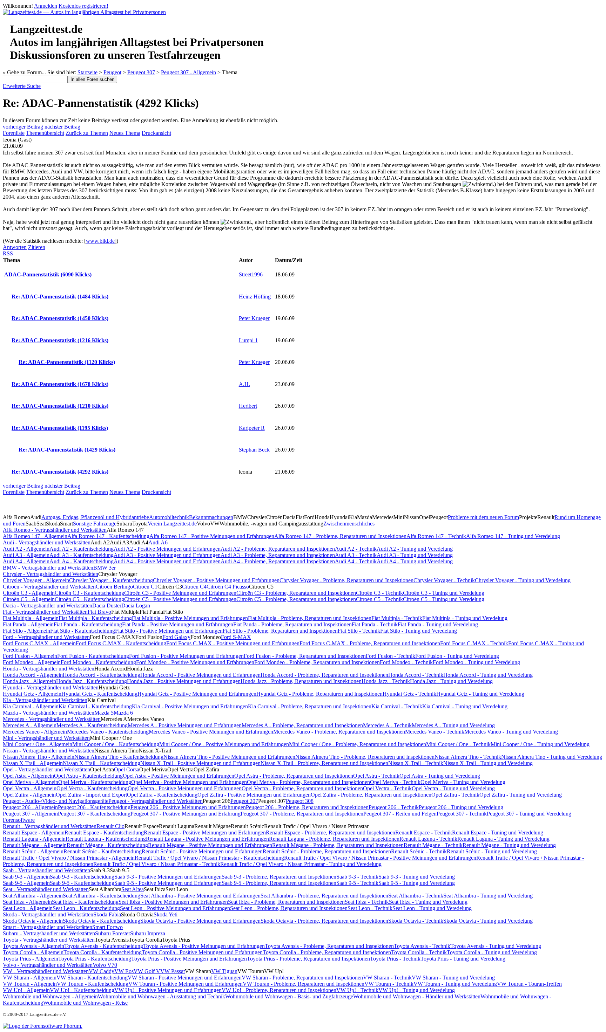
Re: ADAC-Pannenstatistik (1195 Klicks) (60, 428)
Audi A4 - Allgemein (26, 561)
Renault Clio (110, 826)
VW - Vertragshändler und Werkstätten (46, 971)
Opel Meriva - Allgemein (30, 782)
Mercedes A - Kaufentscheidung (92, 725)
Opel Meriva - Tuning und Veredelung (462, 782)
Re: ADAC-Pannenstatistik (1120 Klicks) (67, 362)
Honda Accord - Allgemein (33, 675)
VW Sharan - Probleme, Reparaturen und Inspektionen (302, 978)
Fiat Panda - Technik (375, 624)
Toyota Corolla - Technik (419, 952)
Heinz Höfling (255, 297)
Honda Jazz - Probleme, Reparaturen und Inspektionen (301, 681)
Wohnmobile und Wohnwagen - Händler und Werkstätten (416, 996)
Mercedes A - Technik (387, 725)
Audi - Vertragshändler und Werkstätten (46, 542)
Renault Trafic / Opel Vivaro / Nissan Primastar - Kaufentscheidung (209, 858)
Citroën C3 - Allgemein (29, 593)
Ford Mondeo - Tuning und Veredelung (476, 662)
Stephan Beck (254, 450)
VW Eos (124, 971)
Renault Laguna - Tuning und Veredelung (503, 839)
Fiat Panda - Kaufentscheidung (88, 624)
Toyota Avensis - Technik (422, 946)
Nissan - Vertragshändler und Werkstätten (48, 751)
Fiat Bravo (99, 612)
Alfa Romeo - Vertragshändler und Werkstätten (55, 530)
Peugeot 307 (141, 72)
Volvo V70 (105, 965)
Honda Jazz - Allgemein (29, 681)
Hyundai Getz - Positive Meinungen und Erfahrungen (196, 694)
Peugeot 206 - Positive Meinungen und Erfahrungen (188, 807)
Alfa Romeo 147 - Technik (436, 536)
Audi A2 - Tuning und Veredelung (415, 549)
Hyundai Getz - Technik (409, 694)
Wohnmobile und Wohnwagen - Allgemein (50, 996)
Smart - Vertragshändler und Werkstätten (47, 927)
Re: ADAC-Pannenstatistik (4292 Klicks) (60, 472)
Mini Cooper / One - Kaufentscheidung (115, 744)
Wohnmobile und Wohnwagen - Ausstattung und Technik (161, 996)
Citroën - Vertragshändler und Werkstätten (49, 587)
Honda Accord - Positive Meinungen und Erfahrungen (200, 675)
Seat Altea (132, 889)
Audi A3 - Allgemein (26, 555)
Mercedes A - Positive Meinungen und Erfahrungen (185, 725)
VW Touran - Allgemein (30, 984)
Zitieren (36, 247)
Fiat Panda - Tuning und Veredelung (438, 624)
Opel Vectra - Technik (387, 788)
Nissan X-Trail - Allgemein (33, 763)
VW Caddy (101, 971)
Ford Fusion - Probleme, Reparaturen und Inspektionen (305, 656)
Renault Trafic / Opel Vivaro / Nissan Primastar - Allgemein (69, 858)
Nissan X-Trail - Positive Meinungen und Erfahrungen (200, 763)
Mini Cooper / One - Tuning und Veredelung (540, 744)
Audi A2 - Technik (356, 549)
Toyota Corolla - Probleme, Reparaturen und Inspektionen (327, 952)
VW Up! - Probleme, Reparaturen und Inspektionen (279, 990)
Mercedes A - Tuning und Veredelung (453, 725)
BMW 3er (104, 568)
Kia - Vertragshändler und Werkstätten (45, 700)
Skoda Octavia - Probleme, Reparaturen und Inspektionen (324, 921)
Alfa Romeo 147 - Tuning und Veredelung (513, 536)
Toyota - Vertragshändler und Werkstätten (49, 940)
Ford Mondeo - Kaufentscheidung (98, 662)
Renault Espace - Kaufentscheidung (104, 832)
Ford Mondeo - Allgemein (32, 662)
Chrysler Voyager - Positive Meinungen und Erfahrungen (216, 580)
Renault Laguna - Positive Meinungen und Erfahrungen (207, 839)
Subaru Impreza (147, 933)
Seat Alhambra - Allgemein (33, 896)
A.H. (244, 384)
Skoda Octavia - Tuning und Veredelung (488, 921)
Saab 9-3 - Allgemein (26, 877)
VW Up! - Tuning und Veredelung (416, 990)
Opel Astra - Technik (376, 776)
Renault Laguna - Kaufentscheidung (106, 839)
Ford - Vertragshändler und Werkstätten (46, 637)
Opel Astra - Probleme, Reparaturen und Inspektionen (293, 776)
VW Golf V (147, 971)
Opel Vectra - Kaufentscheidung (92, 788)
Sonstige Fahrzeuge (94, 524)
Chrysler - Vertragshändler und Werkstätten (50, 574)
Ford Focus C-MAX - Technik (474, 643)
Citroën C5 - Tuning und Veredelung (443, 599)
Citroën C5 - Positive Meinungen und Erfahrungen (180, 599)
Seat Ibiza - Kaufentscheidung (85, 902)
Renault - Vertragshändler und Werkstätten (49, 826)
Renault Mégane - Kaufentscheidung (107, 845)
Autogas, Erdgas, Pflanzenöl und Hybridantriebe (95, 517)
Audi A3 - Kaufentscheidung (81, 555)
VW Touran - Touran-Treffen (529, 984)
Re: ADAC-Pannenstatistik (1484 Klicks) (60, 297)
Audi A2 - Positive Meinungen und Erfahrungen (167, 549)
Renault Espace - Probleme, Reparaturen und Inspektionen (330, 832)
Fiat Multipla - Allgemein (31, 618)
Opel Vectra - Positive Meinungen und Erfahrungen (185, 788)
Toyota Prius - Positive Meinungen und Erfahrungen (189, 959)
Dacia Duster (106, 605)
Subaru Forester (112, 933)
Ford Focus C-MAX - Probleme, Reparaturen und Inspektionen (369, 643)
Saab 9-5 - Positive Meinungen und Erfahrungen (168, 883)
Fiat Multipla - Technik (396, 618)
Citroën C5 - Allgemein (29, 599)
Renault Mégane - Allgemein (35, 845)
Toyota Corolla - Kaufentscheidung (102, 952)
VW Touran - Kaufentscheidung (92, 984)
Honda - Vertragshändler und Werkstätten (48, 669)
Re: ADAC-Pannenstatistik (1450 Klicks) (60, 318)
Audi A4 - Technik (356, 561)
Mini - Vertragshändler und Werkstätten (46, 738)
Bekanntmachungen (211, 517)
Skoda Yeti (165, 914)
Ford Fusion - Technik (390, 656)
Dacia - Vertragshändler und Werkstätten (47, 605)
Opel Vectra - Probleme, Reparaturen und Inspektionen (302, 788)
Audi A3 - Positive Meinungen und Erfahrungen (167, 555)
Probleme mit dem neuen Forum (483, 517)
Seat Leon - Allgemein (28, 908)
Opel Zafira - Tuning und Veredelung (520, 795)
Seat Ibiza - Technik (367, 902)
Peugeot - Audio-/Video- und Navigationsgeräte (55, 801)
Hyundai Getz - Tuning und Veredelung (480, 694)
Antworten (15, 247)
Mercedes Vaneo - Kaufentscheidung (108, 732)
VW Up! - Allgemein (26, 990)
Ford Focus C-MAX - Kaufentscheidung (121, 643)
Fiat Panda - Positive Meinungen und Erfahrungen (177, 624)
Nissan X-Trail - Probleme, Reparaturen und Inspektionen (324, 763)
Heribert (248, 406)
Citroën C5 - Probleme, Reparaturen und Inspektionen (296, 599)
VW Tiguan (224, 971)
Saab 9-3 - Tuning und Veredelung (416, 877)
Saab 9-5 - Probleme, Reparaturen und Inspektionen (279, 883)
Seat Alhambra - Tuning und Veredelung (488, 896)
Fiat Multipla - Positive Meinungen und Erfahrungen (190, 618)
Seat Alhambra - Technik (415, 896)
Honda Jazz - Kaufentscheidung (91, 681)
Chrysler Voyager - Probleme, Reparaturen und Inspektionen (346, 580)
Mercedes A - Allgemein (29, 725)
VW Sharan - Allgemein (29, 978)
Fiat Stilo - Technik (359, 631)
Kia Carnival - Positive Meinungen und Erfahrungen (190, 706)
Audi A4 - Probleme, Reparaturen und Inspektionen (278, 561)
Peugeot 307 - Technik (462, 814)
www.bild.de (100, 241)
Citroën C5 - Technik (379, 599)
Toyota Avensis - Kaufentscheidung (103, 946)
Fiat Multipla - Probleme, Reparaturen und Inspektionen (309, 618)
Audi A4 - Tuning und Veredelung (415, 561)
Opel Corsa (126, 769)
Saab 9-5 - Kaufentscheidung (82, 883)
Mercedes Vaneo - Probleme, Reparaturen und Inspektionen (339, 732)
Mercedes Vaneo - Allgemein (35, 732)
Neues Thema (124, 133)
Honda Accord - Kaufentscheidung (101, 675)
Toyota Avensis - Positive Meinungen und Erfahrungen (204, 946)
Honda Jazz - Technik (386, 681)
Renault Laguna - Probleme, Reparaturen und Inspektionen (334, 839)
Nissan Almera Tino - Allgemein (38, 757)
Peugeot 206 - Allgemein (30, 807)
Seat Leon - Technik (370, 908)
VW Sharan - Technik (387, 978)
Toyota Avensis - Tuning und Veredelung (495, 946)
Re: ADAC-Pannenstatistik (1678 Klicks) (60, 384)
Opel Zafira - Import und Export (91, 795)
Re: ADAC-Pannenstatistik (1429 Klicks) (67, 450)
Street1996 (251, 274)
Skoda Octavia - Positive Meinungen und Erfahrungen (200, 921)
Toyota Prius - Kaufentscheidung (94, 959)
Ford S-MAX (236, 637)
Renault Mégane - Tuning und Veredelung (509, 845)
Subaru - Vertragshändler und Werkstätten (49, 933)
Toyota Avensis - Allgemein (33, 946)
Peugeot (112, 72)
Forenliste (14, 133)
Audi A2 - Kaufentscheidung (81, 549)
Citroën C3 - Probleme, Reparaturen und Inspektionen (296, 593)
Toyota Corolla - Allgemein (33, 952)
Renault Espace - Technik (423, 832)
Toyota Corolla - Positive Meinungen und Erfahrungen (202, 952)
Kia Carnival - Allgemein (31, 706)
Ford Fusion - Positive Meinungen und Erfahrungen (186, 656)
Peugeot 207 (244, 801)
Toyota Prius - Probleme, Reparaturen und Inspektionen (308, 959)
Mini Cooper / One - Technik (458, 744)
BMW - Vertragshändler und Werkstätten (48, 568)
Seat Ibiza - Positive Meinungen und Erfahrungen (173, 902)
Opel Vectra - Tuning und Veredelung (453, 788)
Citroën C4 (194, 587)
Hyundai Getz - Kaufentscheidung (99, 694)
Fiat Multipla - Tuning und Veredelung (464, 618)
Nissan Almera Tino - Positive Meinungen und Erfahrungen (229, 757)
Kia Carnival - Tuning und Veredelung (464, 706)
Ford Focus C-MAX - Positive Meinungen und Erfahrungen (232, 643)
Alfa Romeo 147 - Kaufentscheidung (108, 536)
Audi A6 (158, 542)
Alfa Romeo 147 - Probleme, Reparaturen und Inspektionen (340, 536)
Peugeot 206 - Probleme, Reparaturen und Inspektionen (307, 807)
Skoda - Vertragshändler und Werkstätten (48, 914)
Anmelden (45, 6)
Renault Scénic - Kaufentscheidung (102, 851)
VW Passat (172, 971)
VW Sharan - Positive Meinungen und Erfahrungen (185, 978)
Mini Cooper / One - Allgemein (37, 744)
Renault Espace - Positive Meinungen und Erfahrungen (205, 832)
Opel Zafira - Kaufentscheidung (162, 795)
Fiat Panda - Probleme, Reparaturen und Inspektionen (292, 624)
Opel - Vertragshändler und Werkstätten (46, 769)
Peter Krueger (254, 318)
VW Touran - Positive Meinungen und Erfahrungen (185, 984)
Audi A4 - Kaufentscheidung (81, 561)
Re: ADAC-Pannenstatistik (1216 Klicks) (60, 340)
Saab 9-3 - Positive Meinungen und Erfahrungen (168, 877)
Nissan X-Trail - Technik (415, 763)
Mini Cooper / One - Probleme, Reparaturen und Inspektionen (357, 744)
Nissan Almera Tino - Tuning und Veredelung (551, 757)
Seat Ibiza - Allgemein (27, 902)
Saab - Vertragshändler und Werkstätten (46, 870)
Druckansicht (156, 133)
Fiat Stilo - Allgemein (26, 631)
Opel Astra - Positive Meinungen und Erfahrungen (178, 776)
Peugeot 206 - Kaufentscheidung (94, 807)
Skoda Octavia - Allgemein (33, 921)
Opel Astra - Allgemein (28, 776)
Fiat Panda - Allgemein (28, 624)
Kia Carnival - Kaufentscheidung (95, 706)
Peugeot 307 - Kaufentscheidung (94, 814)
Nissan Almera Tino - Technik (468, 757)
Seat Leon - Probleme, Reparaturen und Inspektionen (289, 908)
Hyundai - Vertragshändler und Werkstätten (51, 687)
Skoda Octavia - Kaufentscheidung (101, 921)
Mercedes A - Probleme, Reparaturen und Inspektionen (302, 725)
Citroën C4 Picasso (228, 587)
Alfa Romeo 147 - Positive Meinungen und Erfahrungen (211, 536)
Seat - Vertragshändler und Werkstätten (46, 889)
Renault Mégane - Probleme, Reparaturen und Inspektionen (338, 845)
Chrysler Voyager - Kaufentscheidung (111, 580)
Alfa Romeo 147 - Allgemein (35, 536)
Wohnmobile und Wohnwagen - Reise (85, 1003)
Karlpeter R (252, 428)
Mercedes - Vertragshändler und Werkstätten (52, 719)
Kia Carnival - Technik (396, 706)
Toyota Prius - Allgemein (30, 959)
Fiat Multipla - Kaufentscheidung (95, 618)
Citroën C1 (145, 587)
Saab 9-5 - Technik (357, 883)
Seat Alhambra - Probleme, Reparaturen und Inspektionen (324, 896)
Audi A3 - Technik (356, 555)
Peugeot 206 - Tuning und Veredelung (461, 807)
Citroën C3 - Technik (379, 593)
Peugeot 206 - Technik (394, 807)
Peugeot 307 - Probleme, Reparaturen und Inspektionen (302, 814)
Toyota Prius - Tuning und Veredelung (462, 959)
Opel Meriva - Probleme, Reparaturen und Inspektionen (308, 782)
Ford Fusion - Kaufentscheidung (93, 656)
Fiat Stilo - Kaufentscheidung (82, 631)
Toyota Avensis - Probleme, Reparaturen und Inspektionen (329, 946)
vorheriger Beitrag (23, 127)
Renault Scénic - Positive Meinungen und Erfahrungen (202, 851)
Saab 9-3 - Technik (357, 877)
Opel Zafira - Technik (455, 795)
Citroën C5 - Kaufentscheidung (89, 599)
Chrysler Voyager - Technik (444, 580)
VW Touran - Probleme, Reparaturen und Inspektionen (303, 984)
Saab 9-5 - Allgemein (26, 883)
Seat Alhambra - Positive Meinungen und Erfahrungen (200, 896)
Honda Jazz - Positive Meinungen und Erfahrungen (184, 681)
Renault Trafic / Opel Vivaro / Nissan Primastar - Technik (156, 864)
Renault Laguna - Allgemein (34, 839)
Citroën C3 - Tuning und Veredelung (443, 593)
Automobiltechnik (169, 517)
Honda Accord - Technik (415, 675)
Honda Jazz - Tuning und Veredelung (451, 681)
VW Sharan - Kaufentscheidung (92, 978)
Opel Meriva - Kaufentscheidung (94, 782)
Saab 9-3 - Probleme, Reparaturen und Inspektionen (279, 877)
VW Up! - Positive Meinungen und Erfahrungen (168, 990)
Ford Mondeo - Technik (406, 662)
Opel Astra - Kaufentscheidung (88, 776)
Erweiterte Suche (22, 86)
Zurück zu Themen (87, 133)
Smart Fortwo (107, 927)
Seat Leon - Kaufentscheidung (86, 908)
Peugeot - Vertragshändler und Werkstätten (155, 801)
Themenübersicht (45, 133)
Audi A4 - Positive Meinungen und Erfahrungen (167, 561)
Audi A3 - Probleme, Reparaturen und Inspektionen (278, 555)
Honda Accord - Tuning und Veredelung (488, 675)
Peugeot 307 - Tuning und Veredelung (529, 814)
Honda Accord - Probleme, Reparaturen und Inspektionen (324, 675)
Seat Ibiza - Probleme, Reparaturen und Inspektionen (286, 902)
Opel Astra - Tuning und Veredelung (439, 776)
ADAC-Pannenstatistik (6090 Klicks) (48, 274)
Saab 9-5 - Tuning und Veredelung (416, 883)
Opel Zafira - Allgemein (29, 795)
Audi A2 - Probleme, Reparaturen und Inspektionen (278, 549)
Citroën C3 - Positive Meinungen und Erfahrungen (180, 593)
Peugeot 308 (300, 801)
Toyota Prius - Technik (395, 959)
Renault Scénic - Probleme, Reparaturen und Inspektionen (327, 851)
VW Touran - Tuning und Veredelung (455, 984)
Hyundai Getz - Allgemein (32, 694)
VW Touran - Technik (388, 984)
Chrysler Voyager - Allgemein (36, 580)
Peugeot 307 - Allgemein (188, 72)
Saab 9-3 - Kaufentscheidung (82, 877)
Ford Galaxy (176, 637)
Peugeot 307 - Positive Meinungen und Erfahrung (185, 814)
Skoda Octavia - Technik (415, 921)
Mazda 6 (123, 713)
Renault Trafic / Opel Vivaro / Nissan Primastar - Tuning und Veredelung (301, 864)
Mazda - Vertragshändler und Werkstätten (48, 713)
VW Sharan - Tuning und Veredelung (453, 978)
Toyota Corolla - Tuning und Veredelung (492, 952)
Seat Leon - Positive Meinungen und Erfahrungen (175, 908)
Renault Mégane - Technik (433, 845)
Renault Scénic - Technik (419, 851)
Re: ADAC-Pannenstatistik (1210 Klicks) (60, 406)
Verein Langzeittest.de (172, 524)
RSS (8, 253)
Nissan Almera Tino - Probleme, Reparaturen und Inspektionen (365, 757)
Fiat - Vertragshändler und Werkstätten (45, 612)
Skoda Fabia (107, 914)
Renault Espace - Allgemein (34, 832)
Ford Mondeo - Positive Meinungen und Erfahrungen (195, 662)
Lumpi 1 (248, 340)
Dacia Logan (135, 605)
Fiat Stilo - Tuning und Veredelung (418, 631)
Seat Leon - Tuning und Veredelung (432, 908)
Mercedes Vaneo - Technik (434, 732)
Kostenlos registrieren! (83, 6)
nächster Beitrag (62, 127)
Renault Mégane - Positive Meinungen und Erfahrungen (210, 845)
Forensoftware (19, 820)
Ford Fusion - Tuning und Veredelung (457, 656)
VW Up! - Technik (357, 990)
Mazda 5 (104, 713)
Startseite (87, 72)
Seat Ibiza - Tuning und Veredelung (428, 902)
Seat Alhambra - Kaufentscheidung (101, 896)
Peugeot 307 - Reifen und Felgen (400, 814)
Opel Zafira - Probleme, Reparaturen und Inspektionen (371, 795)
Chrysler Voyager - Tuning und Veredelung (523, 580)
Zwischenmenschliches (349, 524)
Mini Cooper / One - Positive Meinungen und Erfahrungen (224, 744)
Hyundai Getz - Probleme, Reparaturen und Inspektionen (319, 694)
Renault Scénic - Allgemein (33, 851)
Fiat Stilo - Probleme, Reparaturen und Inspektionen (280, 631)
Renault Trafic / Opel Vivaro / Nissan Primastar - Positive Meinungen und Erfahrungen (380, 858)
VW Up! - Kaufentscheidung (82, 990)
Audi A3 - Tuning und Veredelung (415, 555)
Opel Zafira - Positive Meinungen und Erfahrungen (254, 795)
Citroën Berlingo (114, 587)
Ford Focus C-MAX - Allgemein (39, 643)
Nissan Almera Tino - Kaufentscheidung (118, 757)
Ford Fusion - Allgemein (30, 656)
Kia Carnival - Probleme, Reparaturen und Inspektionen (309, 706)
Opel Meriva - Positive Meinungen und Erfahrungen (189, 782)
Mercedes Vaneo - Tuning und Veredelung (511, 732)
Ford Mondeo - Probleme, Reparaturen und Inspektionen (317, 662)
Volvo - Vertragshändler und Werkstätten (48, 965)
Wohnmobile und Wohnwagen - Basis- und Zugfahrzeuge (289, 996)
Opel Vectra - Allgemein (29, 788)
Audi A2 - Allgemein (26, 549)
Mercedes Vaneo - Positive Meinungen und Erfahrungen (211, 732)
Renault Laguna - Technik (428, 839)
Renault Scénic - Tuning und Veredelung (492, 851)
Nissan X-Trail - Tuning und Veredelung (488, 763)
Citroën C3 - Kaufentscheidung (89, 593)
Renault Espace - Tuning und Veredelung (497, 832)
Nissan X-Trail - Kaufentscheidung (101, 763)
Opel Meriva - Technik (395, 782)
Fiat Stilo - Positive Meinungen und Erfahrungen (169, 631)
